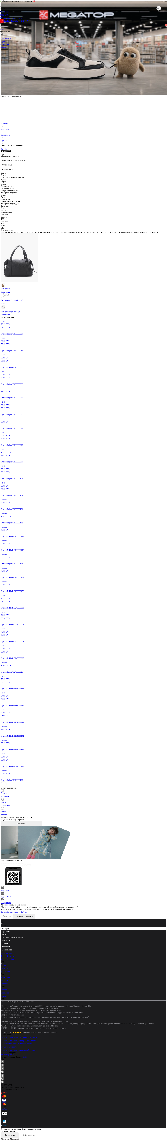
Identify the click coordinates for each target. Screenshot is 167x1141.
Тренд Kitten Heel (8, 956)
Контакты (6, 940)
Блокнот (4, 981)
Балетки (4, 968)
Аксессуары (6, 977)
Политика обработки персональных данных (19, 1037)
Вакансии (6, 947)
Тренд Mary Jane (8, 959)
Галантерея (5, 135)
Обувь (3, 965)
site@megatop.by (7, 1055)
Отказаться (7, 916)
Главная (4, 123)
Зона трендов (6, 953)
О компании (7, 950)
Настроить (19, 916)
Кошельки (5, 993)
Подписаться (21, 823)
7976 (25, 1057)
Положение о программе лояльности (16, 1044)
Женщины (5, 129)
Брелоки (4, 984)
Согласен (29, 916)
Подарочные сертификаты (11, 18)
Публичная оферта (9, 1047)
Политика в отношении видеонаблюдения (18, 1050)
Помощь (5, 944)
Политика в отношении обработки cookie (18, 1041)
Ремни (3, 996)
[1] (1, 30)
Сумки (4, 141)
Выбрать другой (28, 1135)
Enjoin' (4, 149)
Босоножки (5, 971)
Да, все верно (10, 1135)
